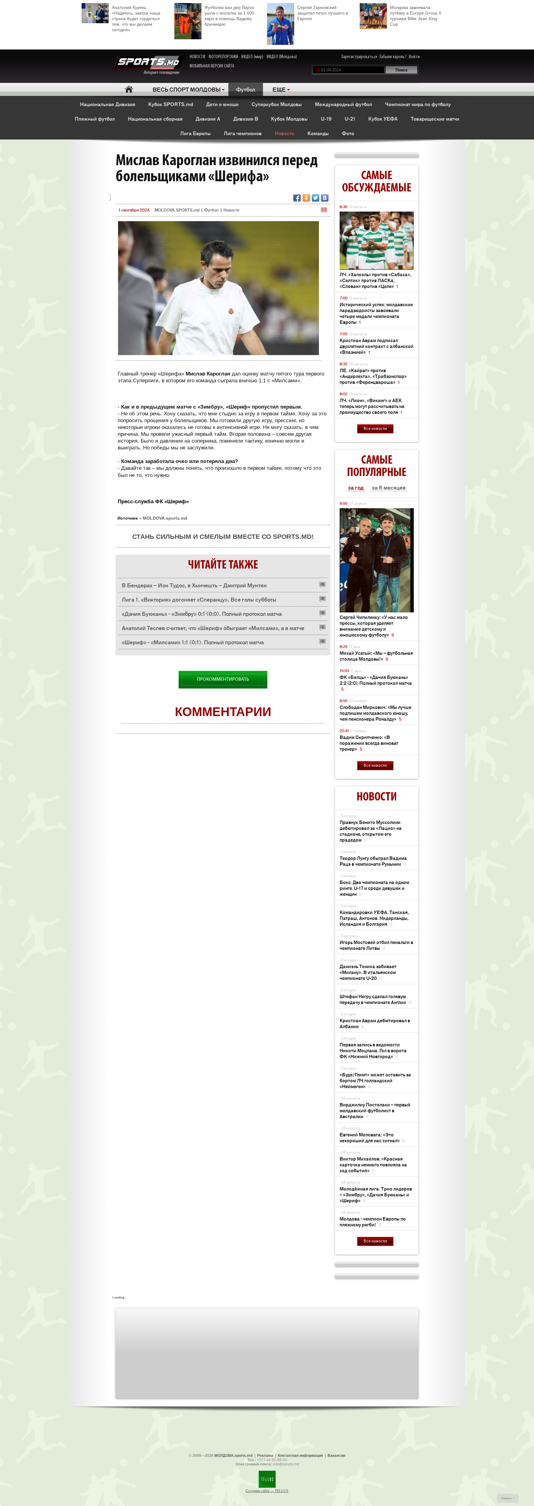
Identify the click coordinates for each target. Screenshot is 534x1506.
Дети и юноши (222, 104)
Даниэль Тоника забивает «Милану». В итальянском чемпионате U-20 (368, 972)
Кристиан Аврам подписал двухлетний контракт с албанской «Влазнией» (376, 346)
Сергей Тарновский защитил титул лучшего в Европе (322, 13)
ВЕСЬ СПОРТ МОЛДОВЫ (187, 89)
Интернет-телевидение (163, 72)
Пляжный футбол (95, 118)
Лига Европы (195, 133)
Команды (318, 133)
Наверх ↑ (508, 1498)
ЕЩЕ (279, 89)
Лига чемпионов (243, 133)
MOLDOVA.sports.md (165, 518)
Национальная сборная (155, 118)
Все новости (375, 429)
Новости (285, 133)
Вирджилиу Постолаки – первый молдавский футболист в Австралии (375, 1110)
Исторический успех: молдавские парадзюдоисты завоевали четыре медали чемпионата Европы (376, 313)
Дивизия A (208, 118)
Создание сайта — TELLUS (267, 1491)
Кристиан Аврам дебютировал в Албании (375, 1023)
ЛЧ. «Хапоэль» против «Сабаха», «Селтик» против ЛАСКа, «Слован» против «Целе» (375, 280)
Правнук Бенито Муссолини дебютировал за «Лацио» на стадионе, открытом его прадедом (371, 831)
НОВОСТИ (197, 56)
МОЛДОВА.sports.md (233, 1455)
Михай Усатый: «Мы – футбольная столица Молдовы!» (376, 656)
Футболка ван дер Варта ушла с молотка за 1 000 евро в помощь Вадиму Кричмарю (229, 16)
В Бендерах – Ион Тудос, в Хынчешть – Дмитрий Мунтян (194, 585)
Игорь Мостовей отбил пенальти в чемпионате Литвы (376, 945)
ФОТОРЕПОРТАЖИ (223, 56)
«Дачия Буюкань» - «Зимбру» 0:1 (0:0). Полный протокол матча (202, 613)
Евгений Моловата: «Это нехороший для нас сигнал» (372, 1137)
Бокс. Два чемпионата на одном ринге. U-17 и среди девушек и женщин (374, 888)
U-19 (326, 118)
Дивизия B (245, 118)
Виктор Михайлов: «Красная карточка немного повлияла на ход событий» (373, 1164)
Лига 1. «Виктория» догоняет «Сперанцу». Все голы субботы (199, 599)
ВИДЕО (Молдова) (282, 56)
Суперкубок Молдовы (277, 104)
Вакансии (336, 1455)
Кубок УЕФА (383, 118)
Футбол (245, 89)
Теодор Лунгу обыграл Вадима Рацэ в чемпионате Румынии (373, 861)
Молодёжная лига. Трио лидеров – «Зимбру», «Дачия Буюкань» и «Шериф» (376, 1194)
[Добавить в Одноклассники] (306, 198)
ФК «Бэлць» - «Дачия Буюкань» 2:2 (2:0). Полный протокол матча (376, 683)
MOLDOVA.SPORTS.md (177, 209)
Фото (348, 133)
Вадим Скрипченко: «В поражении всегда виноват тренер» (369, 743)
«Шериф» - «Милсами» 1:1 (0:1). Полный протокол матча (193, 642)
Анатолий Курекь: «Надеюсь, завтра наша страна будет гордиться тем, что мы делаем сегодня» (136, 18)
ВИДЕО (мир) (252, 56)
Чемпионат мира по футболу (418, 104)
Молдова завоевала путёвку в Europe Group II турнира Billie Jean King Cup (415, 16)
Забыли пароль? (393, 56)
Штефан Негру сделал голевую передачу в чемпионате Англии (375, 999)
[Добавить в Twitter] (315, 198)
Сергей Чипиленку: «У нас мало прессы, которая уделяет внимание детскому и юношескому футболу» (374, 625)
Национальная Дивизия (107, 104)
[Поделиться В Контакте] (324, 198)
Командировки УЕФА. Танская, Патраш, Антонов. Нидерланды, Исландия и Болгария (374, 918)
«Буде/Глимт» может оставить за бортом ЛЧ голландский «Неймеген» (375, 1080)
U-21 (350, 118)
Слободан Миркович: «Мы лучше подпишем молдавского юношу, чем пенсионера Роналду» (375, 713)
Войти (414, 56)
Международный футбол (343, 104)
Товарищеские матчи (435, 118)
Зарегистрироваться (359, 56)
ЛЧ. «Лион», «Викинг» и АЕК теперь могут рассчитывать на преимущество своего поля (372, 406)
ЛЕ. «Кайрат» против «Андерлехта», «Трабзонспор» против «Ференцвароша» (373, 376)
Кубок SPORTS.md (170, 104)
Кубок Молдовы (289, 118)
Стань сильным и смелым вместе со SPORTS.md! (223, 536)
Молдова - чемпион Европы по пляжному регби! (373, 1221)
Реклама (265, 1455)
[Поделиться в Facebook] (297, 198)
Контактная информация (300, 1455)
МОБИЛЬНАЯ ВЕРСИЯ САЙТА (212, 66)
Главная (128, 89)
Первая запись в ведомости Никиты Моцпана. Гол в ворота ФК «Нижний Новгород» (373, 1050)
